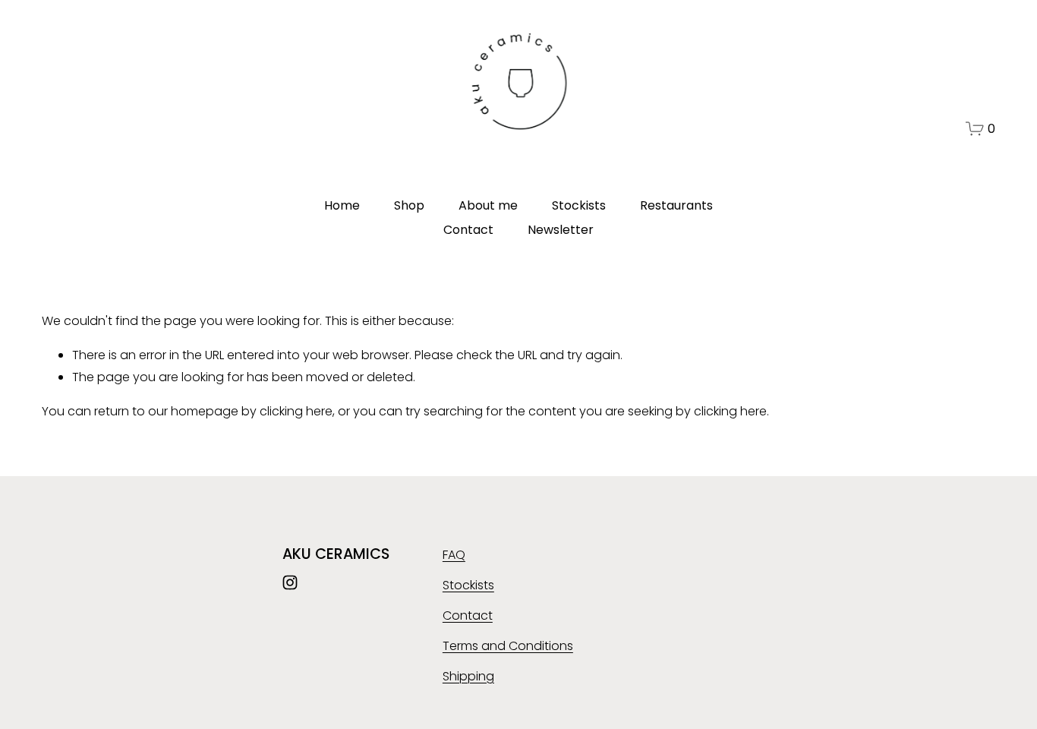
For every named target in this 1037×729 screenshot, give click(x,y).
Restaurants (676, 205)
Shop (409, 205)
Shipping (468, 676)
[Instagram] (290, 582)
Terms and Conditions (508, 646)
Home (342, 205)
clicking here (296, 411)
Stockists (579, 205)
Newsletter (561, 229)
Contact (468, 229)
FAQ (454, 554)
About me (488, 205)
